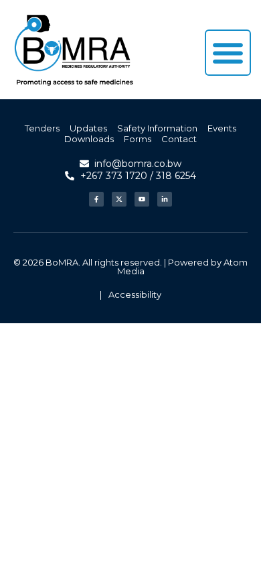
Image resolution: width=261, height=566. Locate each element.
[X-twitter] (119, 199)
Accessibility (134, 294)
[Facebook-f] (96, 199)
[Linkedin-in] (164, 199)
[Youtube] (142, 199)
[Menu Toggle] (228, 53)
